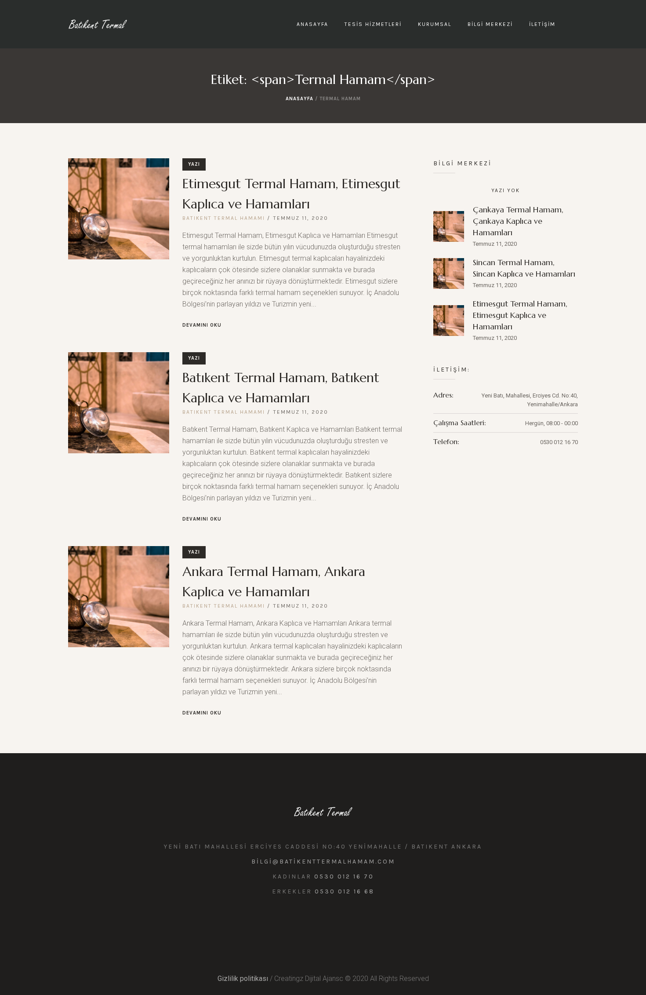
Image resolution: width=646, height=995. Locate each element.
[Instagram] (312, 922)
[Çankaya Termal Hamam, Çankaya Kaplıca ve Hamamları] (448, 226)
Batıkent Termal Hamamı (223, 218)
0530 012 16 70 (344, 876)
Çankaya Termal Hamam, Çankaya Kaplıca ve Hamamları (518, 220)
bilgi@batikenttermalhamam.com (323, 861)
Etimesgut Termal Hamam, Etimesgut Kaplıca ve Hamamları (520, 315)
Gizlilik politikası (243, 978)
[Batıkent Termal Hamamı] (323, 811)
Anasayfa (299, 99)
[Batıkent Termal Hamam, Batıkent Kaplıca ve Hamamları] (118, 402)
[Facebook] (331, 922)
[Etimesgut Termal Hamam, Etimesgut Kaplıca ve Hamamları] (118, 208)
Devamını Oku (201, 325)
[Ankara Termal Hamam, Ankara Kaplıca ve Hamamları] (118, 596)
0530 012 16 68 (344, 891)
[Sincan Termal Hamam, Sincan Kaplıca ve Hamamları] (448, 273)
